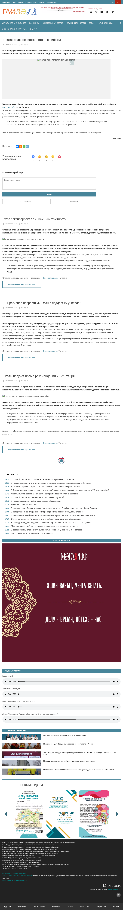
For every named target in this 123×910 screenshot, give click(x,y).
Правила (56, 906)
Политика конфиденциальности (14, 880)
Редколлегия (39, 906)
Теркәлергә (73, 201)
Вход (100, 9)
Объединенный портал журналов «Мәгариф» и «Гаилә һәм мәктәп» (29, 2)
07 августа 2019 (11, 308)
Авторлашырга (25, 201)
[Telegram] (112, 12)
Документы (101, 906)
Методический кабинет (14, 23)
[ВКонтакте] (17, 146)
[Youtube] (101, 12)
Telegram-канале (50, 278)
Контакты (84, 906)
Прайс (70, 906)
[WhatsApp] (24, 146)
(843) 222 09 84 (114, 890)
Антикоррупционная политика (14, 873)
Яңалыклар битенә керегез (19, 284)
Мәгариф (24, 45)
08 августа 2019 (11, 45)
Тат (113, 2)
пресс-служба (8, 107)
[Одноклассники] (20, 146)
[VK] (91, 12)
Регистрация (92, 9)
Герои (92, 23)
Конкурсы (34, 23)
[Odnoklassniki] (107, 12)
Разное (116, 906)
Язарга (49, 194)
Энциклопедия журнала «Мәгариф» (20, 29)
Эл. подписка (106, 23)
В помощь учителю (53, 23)
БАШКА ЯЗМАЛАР (61, 540)
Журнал (7, 906)
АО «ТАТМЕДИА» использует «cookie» (17, 876)
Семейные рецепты (76, 23)
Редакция (22, 906)
